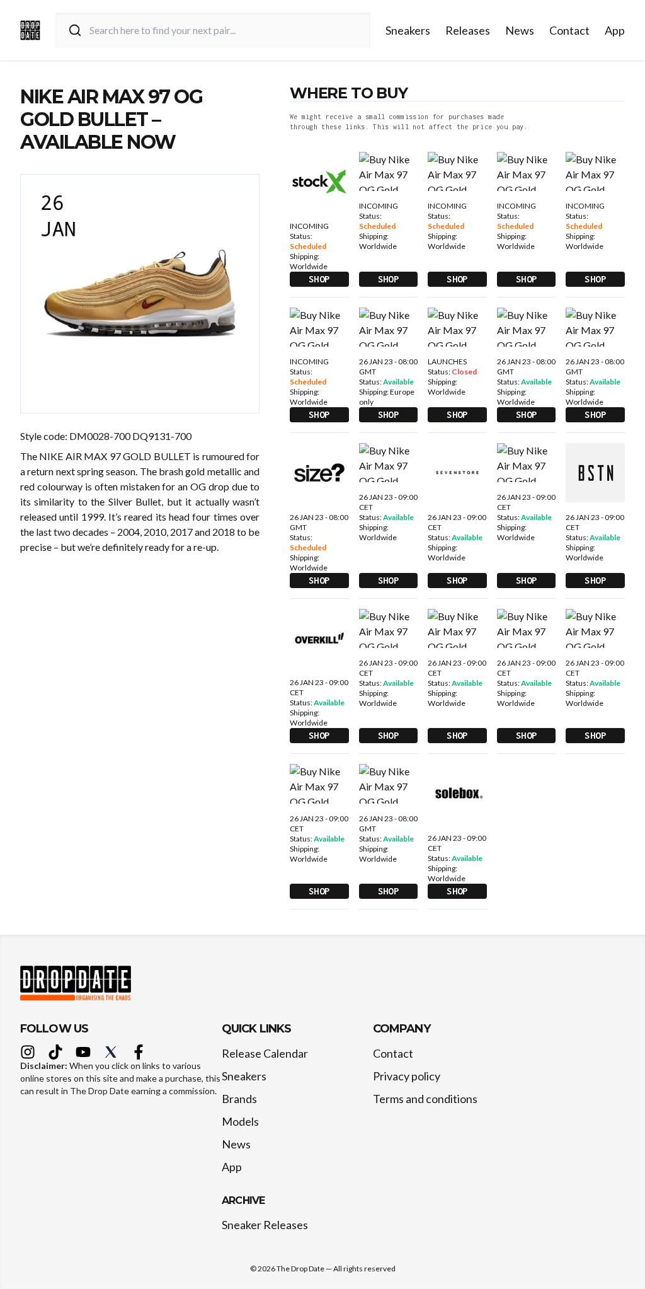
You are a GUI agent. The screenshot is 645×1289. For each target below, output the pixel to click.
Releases (467, 30)
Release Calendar (265, 1053)
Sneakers (407, 30)
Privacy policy (406, 1076)
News (519, 30)
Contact (569, 30)
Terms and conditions (425, 1099)
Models (240, 1121)
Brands (239, 1099)
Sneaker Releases (265, 1225)
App (615, 30)
